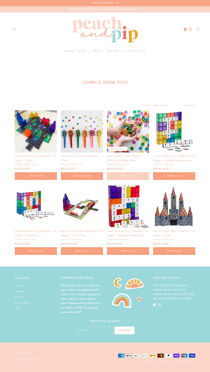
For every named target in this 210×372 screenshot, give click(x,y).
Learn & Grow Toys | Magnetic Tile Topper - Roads (36, 158)
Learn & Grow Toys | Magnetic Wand (79, 158)
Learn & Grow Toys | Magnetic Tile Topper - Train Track (82, 233)
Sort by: (146, 105)
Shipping (20, 291)
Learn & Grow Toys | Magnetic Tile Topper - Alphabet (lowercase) (128, 233)
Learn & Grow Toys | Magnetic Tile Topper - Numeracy (36, 233)
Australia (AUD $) (27, 360)
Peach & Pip (152, 362)
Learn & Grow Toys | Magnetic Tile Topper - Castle (174, 233)
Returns (19, 297)
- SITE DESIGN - (165, 362)
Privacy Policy (22, 303)
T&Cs (18, 309)
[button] (14, 29)
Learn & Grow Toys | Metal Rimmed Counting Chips (123, 158)
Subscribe (124, 330)
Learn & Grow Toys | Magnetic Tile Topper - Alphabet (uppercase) (174, 158)
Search (18, 285)
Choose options (82, 176)
